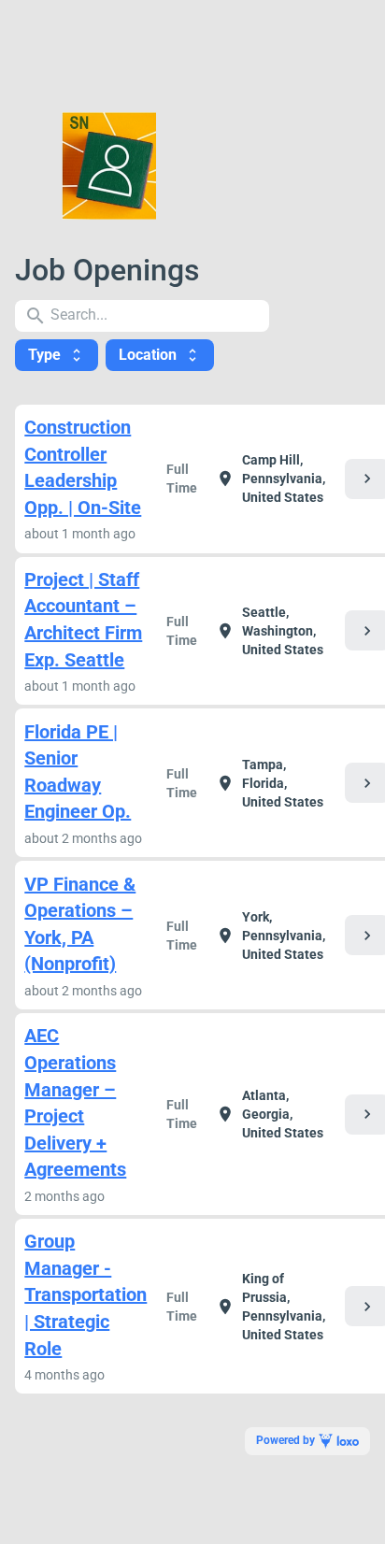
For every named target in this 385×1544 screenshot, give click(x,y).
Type (56, 355)
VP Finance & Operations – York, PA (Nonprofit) (79, 924)
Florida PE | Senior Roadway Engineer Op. (77, 772)
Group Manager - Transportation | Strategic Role (85, 1294)
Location (160, 355)
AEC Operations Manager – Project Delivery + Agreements (75, 1102)
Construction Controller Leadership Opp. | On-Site (82, 467)
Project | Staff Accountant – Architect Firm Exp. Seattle (83, 619)
